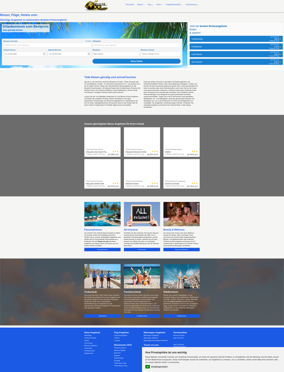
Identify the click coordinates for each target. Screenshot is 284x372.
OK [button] (147, 367)
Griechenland (118, 358)
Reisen (86, 340)
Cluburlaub (102, 316)
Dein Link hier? (178, 338)
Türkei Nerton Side (120, 366)
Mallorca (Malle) (119, 350)
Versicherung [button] (191, 4)
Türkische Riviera (90, 338)
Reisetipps (88, 335)
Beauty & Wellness (181, 249)
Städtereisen (181, 316)
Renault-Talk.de (178, 335)
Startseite (130, 4)
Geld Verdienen (178, 344)
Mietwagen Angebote (151, 335)
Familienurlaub (142, 316)
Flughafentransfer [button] (173, 4)
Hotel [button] (158, 4)
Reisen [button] (140, 4)
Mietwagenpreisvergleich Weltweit (156, 340)
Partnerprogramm (179, 347)
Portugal (117, 360)
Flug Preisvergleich (120, 335)
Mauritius (117, 353)
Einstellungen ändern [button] (159, 367)
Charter (116, 338)
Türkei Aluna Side (120, 363)
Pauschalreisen (102, 249)
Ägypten (117, 355)
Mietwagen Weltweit (151, 338)
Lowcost (117, 340)
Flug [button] (150, 4)
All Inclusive (142, 249)
